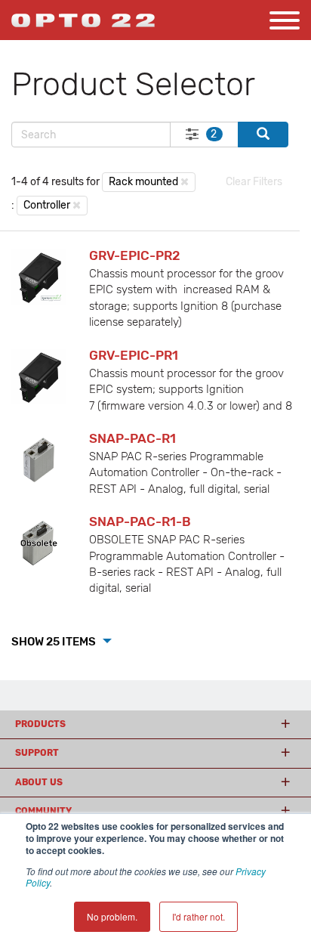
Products (40, 724)
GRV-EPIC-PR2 (134, 255)
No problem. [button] (112, 916)
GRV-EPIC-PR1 (133, 355)
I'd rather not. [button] (198, 916)
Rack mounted (143, 181)
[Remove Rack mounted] (184, 181)
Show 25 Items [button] (54, 641)
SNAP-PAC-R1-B (140, 521)
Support (37, 752)
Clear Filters (254, 181)
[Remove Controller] (76, 205)
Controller (46, 205)
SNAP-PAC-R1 (132, 438)
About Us (39, 782)
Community (43, 811)
